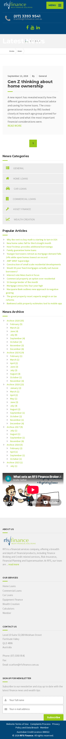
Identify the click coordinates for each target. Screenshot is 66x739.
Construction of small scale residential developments (34, 264)
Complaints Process (40, 723)
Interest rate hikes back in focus (23, 275)
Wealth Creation (11, 604)
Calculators (8, 608)
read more (13, 564)
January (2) (15, 388)
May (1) (13, 398)
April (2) (14, 363)
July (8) (13, 334)
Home (11, 51)
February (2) (16, 448)
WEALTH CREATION (24, 219)
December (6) (17, 349)
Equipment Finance (13, 599)
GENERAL (18, 168)
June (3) (14, 366)
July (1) (13, 430)
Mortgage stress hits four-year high (25, 285)
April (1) (14, 451)
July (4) (13, 405)
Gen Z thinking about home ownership (30, 83)
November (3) (17, 345)
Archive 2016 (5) (15, 444)
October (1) (16, 377)
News (20, 51)
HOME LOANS (20, 178)
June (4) (14, 331)
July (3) (13, 370)
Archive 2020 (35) (15, 320)
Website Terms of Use (17, 723)
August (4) (15, 373)
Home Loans (9, 586)
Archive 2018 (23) (15, 384)
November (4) (17, 380)
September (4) (17, 338)
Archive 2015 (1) (15, 462)
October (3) (16, 341)
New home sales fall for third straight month (29, 243)
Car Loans (8, 595)
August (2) (15, 409)
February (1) (16, 356)
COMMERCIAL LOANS (24, 199)
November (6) (17, 441)
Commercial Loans (12, 590)
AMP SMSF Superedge (18, 260)
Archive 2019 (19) (15, 352)
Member (7, 613)
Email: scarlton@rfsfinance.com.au (21, 664)
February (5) (16, 324)
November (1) (17, 419)
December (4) (17, 423)
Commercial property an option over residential (31, 278)
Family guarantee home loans (21, 250)
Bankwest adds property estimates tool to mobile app (34, 303)
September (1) (17, 412)
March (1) (14, 359)
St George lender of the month (22, 282)
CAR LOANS (20, 189)
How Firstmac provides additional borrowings (30, 246)
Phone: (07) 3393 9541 (14, 655)
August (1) (15, 434)
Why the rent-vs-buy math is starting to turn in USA (32, 239)
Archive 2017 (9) (15, 427)
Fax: (5, 660)
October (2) (16, 416)
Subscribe (53, 717)
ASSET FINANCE (22, 209)
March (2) (14, 327)
